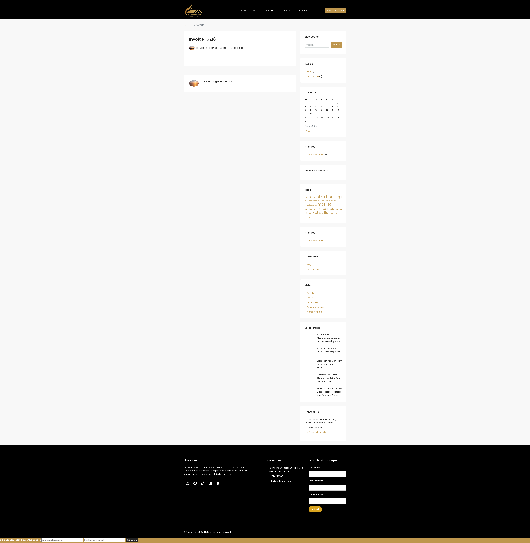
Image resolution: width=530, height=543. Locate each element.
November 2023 (314, 154)
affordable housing (323, 196)
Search (336, 44)
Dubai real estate (311, 201)
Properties (256, 10)
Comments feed (315, 307)
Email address (316, 480)
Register (310, 293)
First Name (314, 467)
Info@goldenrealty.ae (280, 481)
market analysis (318, 206)
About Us (271, 10)
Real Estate (312, 76)
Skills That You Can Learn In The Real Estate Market (329, 364)
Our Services (304, 10)
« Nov (307, 131)
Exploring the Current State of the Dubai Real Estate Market (328, 378)
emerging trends (311, 205)
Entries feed (312, 302)
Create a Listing (335, 10)
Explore (287, 10)
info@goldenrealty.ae (318, 432)
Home (244, 10)
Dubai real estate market (327, 201)
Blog (308, 71)
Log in (309, 297)
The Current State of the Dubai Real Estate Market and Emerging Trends (329, 392)
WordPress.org (314, 311)
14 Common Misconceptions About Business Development (328, 338)
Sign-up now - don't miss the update (20, 539)
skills (323, 212)
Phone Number (316, 494)
